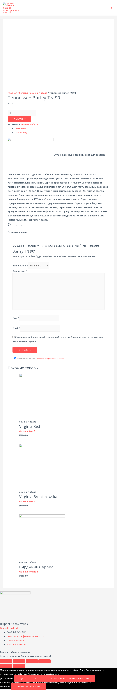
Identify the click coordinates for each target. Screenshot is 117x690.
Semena (23, 92)
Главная (12, 92)
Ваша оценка (20, 265)
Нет (37, 678)
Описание (20, 128)
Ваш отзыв (19, 271)
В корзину (19, 119)
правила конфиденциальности (50, 359)
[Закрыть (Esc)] (6, 661)
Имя (15, 317)
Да (21, 678)
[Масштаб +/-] (44, 661)
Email (16, 328)
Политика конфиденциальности (70, 678)
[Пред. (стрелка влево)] (6, 666)
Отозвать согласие (28, 686)
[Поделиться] (19, 661)
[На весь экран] (32, 661)
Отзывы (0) (20, 132)
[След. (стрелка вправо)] (19, 666)
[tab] (61, 128)
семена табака (38, 92)
